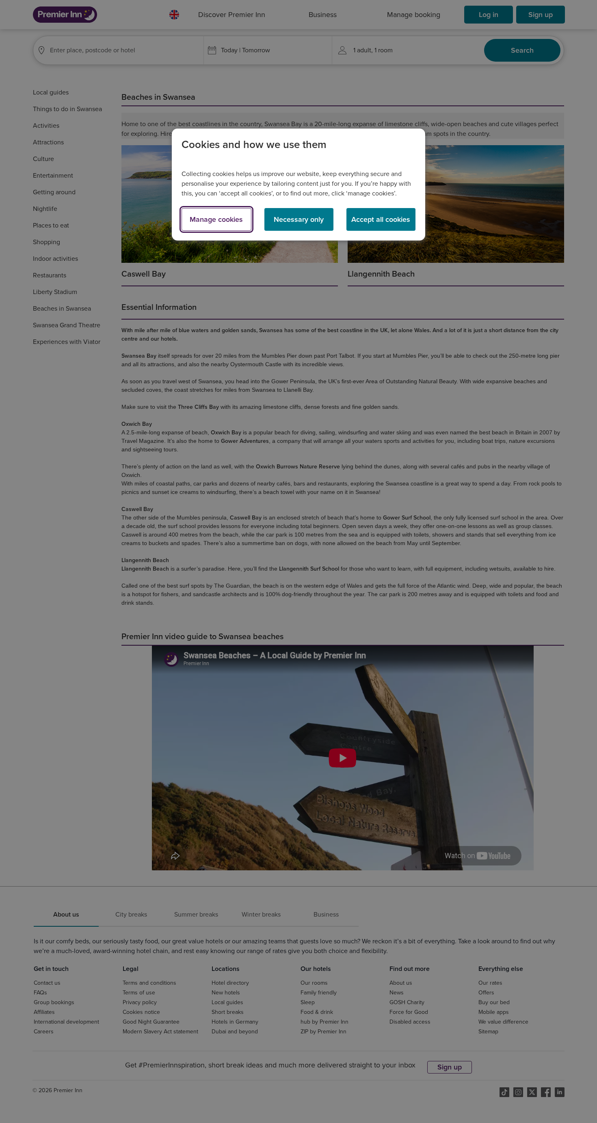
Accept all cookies (380, 219)
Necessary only (299, 219)
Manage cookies (216, 219)
